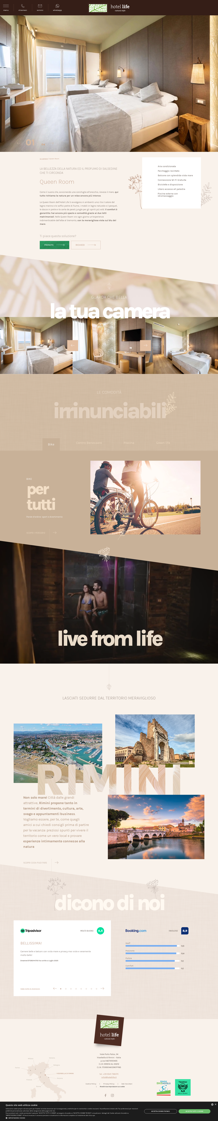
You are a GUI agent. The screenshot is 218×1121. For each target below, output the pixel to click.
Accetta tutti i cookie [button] (194, 1111)
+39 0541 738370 (110, 1074)
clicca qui (92, 1115)
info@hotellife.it (109, 1077)
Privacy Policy (108, 1084)
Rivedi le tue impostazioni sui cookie (112, 1086)
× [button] (215, 1104)
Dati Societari (126, 1084)
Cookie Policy (91, 1084)
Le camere (44, 159)
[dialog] (109, 1111)
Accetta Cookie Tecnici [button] (160, 1111)
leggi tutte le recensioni (30, 989)
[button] (72, 1118)
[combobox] (212, 1104)
